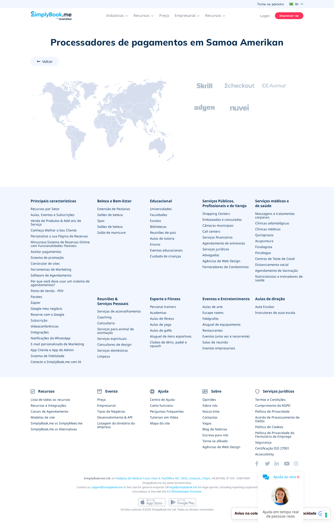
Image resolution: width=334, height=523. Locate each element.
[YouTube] (289, 463)
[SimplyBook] (51, 15)
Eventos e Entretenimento (226, 299)
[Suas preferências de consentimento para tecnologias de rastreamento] (326, 515)
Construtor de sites (45, 263)
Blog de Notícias (214, 429)
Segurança (263, 442)
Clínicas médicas (268, 229)
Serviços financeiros (217, 237)
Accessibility (264, 454)
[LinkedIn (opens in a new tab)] (279, 463)
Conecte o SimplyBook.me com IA (56, 362)
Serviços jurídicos (215, 249)
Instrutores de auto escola (275, 312)
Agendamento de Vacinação (276, 270)
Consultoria (106, 323)
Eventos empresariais (218, 348)
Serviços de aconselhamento (119, 311)
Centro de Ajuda (162, 399)
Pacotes (36, 297)
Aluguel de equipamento (221, 324)
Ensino (155, 244)
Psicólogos (263, 253)
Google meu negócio (46, 308)
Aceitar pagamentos (46, 251)
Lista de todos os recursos (50, 399)
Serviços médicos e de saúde (272, 203)
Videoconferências (45, 326)
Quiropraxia (264, 235)
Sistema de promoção (47, 257)
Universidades (161, 209)
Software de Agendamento (51, 275)
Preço (164, 15)
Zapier (35, 302)
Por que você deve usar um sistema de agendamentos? (60, 283)
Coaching (104, 317)
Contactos (209, 417)
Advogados (210, 255)
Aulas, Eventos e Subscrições (53, 215)
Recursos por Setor (45, 209)
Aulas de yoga (160, 324)
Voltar (47, 61)
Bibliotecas (158, 226)
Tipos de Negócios (111, 411)
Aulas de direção (270, 299)
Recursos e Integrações (48, 405)
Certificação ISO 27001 (272, 448)
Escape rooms (213, 312)
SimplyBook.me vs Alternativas (54, 429)
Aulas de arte (212, 307)
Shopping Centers (216, 213)
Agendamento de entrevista (223, 243)
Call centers (211, 231)
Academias (158, 312)
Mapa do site (160, 423)
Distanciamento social (272, 264)
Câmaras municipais (218, 225)
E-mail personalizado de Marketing (57, 344)
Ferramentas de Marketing (51, 269)
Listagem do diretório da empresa (116, 425)
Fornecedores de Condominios (225, 267)
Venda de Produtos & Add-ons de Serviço (56, 222)
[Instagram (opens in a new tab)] (298, 463)
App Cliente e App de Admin (52, 350)
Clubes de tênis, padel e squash (168, 344)
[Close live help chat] (298, 477)
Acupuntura (264, 241)
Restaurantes (212, 330)
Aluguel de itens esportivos (171, 336)
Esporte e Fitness (165, 299)
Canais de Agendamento (49, 411)
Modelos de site (43, 417)
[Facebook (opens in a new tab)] (260, 463)
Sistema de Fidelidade (47, 356)
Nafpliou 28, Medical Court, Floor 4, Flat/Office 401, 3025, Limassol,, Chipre (163, 478)
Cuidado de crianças (165, 256)
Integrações (40, 332)
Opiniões (209, 399)
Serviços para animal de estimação (115, 331)
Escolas (155, 220)
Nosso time (210, 411)
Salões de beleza (110, 215)
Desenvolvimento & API (114, 417)
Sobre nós (210, 405)
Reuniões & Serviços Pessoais (112, 301)
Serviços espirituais (112, 338)
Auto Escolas (264, 307)
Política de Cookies (269, 427)
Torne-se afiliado (215, 441)
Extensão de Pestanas (113, 209)
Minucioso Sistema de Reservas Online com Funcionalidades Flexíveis (60, 244)
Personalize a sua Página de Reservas (59, 236)
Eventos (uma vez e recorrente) (225, 336)
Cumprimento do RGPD (272, 405)
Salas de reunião (215, 342)
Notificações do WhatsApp (50, 338)
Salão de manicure (111, 232)
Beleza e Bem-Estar (114, 201)
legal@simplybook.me (183, 487)
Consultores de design (114, 344)
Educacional (161, 201)
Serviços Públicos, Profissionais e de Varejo (224, 203)
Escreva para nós (215, 435)
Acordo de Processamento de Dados (277, 419)
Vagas (207, 423)
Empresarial (106, 405)
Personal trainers (163, 307)
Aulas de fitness (162, 318)
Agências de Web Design (221, 261)
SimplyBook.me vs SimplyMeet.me (56, 423)
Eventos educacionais (166, 250)
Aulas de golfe (161, 330)
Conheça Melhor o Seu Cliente (54, 230)
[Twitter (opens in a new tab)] (269, 463)
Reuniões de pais (163, 232)
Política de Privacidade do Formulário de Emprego (274, 435)
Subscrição (39, 320)
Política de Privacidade (272, 411)
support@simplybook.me (107, 487)
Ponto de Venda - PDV (47, 291)
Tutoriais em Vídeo (164, 417)
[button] (117, 15)
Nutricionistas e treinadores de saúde (279, 278)
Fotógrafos (210, 318)
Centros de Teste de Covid (275, 258)
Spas (101, 220)
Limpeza (103, 356)
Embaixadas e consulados (222, 219)
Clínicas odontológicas (272, 223)
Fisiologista (263, 247)
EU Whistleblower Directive (184, 491)
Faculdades (158, 215)
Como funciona (161, 405)
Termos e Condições (270, 399)
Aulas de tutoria (162, 238)
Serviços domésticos (112, 350)
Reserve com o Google (47, 314)
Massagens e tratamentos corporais (275, 215)
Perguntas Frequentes (167, 411)
